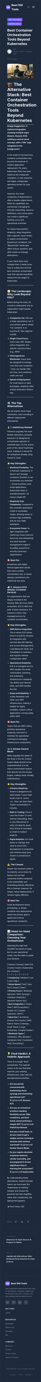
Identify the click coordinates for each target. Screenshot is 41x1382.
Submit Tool (9, 1327)
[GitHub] (13, 1302)
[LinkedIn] (20, 1302)
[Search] (28, 7)
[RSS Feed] (26, 1302)
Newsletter (9, 1324)
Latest (7, 1313)
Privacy (12, 1375)
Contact (8, 1350)
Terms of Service (11, 1357)
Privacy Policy (10, 1353)
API (6, 1335)
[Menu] (33, 7)
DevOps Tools (14, 24)
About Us (8, 1346)
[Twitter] (7, 1302)
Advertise (9, 1331)
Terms (20, 1375)
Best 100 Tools (15, 20)
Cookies (28, 1375)
